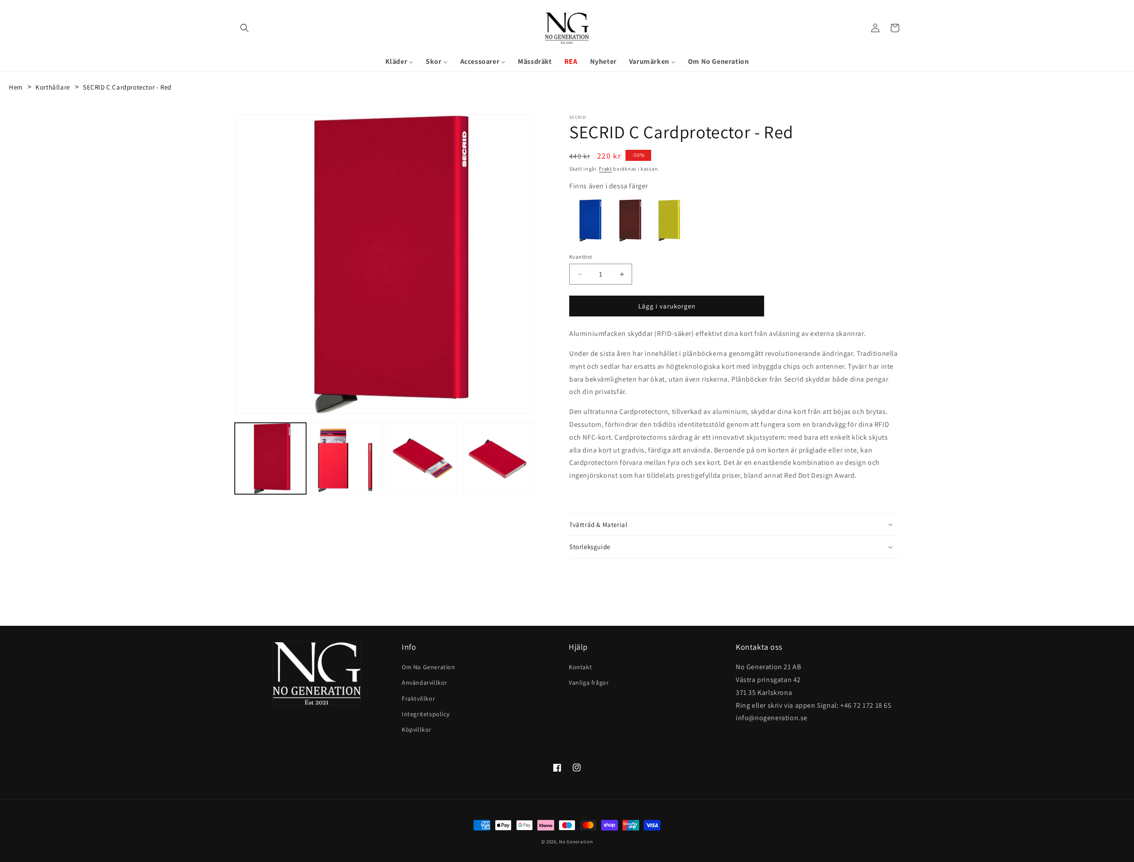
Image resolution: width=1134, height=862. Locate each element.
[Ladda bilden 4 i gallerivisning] (498, 458)
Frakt (605, 168)
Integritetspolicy (425, 714)
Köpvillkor (416, 729)
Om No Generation (428, 667)
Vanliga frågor (589, 682)
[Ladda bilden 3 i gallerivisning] (422, 458)
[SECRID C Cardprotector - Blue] (589, 239)
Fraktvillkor (418, 698)
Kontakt (580, 667)
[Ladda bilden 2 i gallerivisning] (346, 458)
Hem (16, 87)
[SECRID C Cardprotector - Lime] (669, 239)
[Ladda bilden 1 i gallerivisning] (270, 458)
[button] (244, 28)
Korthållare (52, 87)
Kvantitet (580, 257)
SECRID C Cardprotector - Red (127, 87)
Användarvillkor (424, 682)
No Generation (576, 842)
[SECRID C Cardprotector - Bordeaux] (629, 239)
